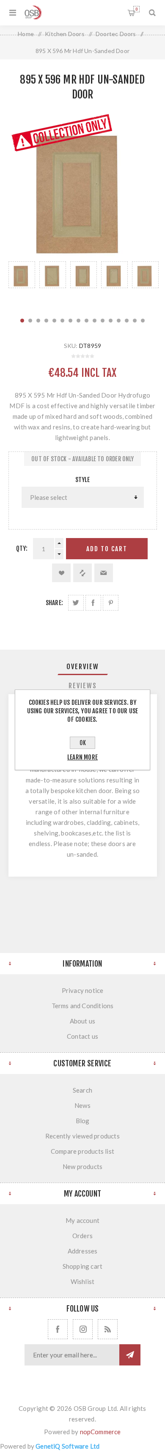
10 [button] (94, 320)
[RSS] (108, 1329)
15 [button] (135, 320)
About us (83, 1021)
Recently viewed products (82, 1136)
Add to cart (106, 549)
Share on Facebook (93, 603)
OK (83, 742)
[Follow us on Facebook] (58, 1329)
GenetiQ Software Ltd (67, 1446)
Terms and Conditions (83, 1005)
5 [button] (54, 320)
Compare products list (82, 1151)
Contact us (82, 1036)
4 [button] (46, 320)
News (82, 1105)
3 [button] (38, 320)
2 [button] (30, 320)
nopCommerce (100, 1431)
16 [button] (143, 320)
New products (82, 1166)
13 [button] (119, 320)
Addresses (83, 1251)
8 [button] (78, 320)
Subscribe (129, 1354)
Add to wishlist (61, 572)
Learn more (82, 757)
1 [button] (22, 320)
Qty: (22, 548)
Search (82, 1090)
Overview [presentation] (82, 666)
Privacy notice (83, 990)
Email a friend (103, 572)
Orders (82, 1235)
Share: (54, 603)
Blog (83, 1120)
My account (82, 1220)
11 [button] (102, 320)
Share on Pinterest (110, 603)
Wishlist (83, 1281)
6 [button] (62, 320)
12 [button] (111, 320)
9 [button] (86, 320)
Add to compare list (82, 572)
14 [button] (127, 320)
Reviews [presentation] (83, 685)
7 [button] (70, 320)
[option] (21, 284)
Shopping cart (136, 9)
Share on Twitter (76, 603)
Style (82, 480)
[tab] (82, 666)
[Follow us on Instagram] (83, 1329)
